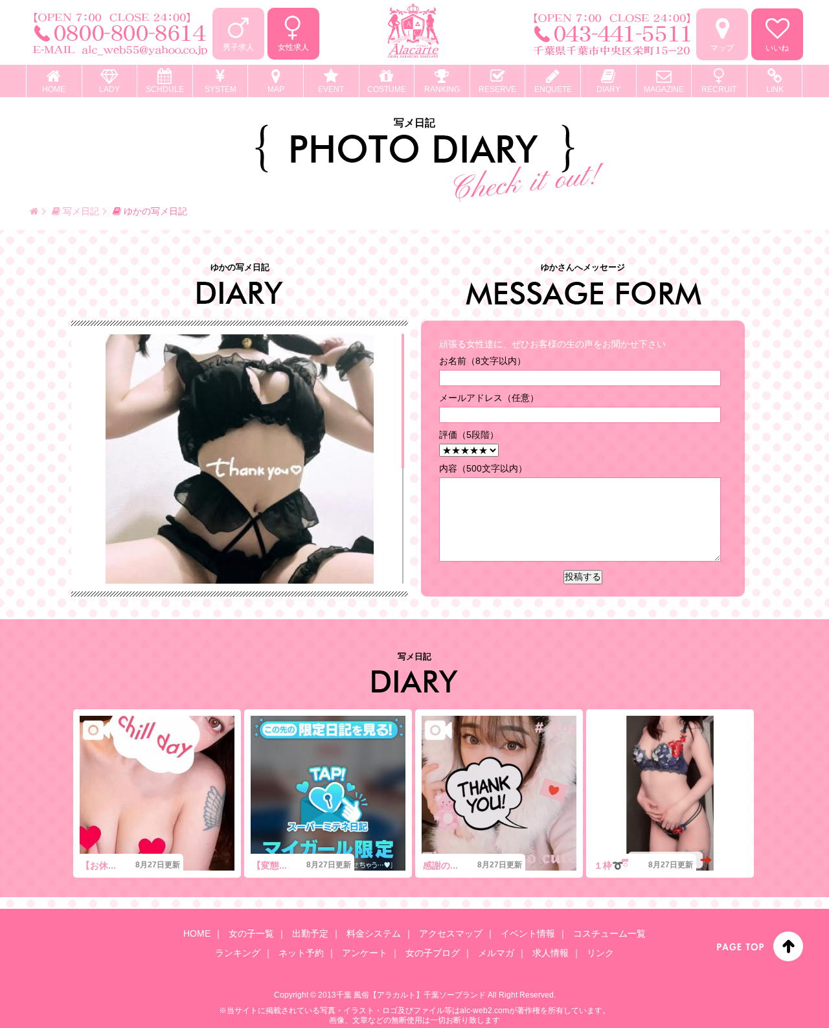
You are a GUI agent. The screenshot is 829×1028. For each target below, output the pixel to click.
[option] (157, 793)
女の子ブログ (432, 953)
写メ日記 (79, 211)
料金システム (373, 933)
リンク (600, 953)
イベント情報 (528, 933)
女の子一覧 (251, 933)
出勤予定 (310, 933)
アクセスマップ (451, 933)
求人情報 (550, 953)
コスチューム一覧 (609, 933)
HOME (196, 933)
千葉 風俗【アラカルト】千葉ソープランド (411, 994)
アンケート (364, 953)
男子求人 (238, 47)
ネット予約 (301, 953)
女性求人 (293, 47)
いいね (777, 47)
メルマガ (496, 953)
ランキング (237, 953)
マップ (722, 47)
